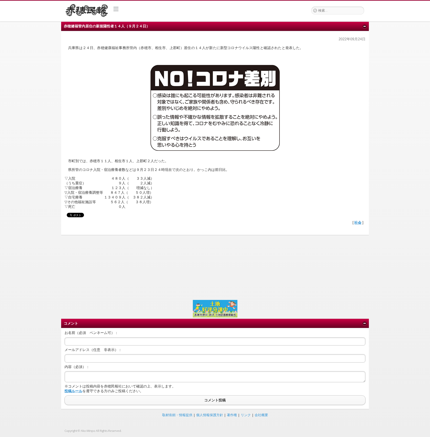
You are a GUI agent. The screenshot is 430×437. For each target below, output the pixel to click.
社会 (357, 222)
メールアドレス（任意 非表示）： (93, 350)
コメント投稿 (215, 400)
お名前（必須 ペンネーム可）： (91, 333)
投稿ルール (73, 391)
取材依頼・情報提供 (177, 415)
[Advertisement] (198, 267)
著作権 (232, 415)
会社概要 (261, 415)
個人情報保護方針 (209, 415)
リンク (246, 415)
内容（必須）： (77, 367)
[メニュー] (116, 9)
